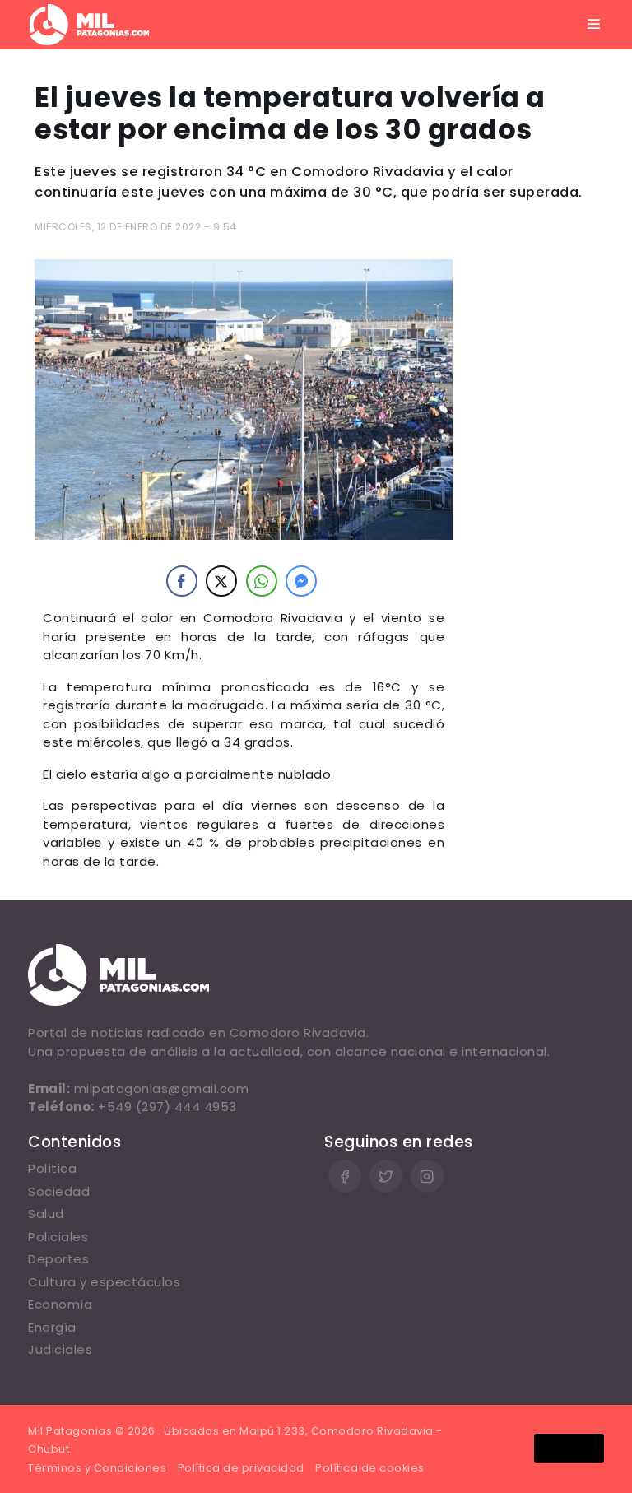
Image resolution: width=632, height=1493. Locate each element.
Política (52, 1168)
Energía (52, 1327)
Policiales (58, 1236)
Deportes (58, 1258)
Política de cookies (370, 1468)
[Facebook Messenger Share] (301, 581)
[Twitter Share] (221, 581)
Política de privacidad (241, 1468)
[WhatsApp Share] (261, 581)
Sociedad (59, 1191)
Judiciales (60, 1349)
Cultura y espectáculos (104, 1282)
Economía (60, 1304)
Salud (46, 1213)
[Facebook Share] (182, 581)
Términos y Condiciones (97, 1468)
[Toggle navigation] (594, 25)
